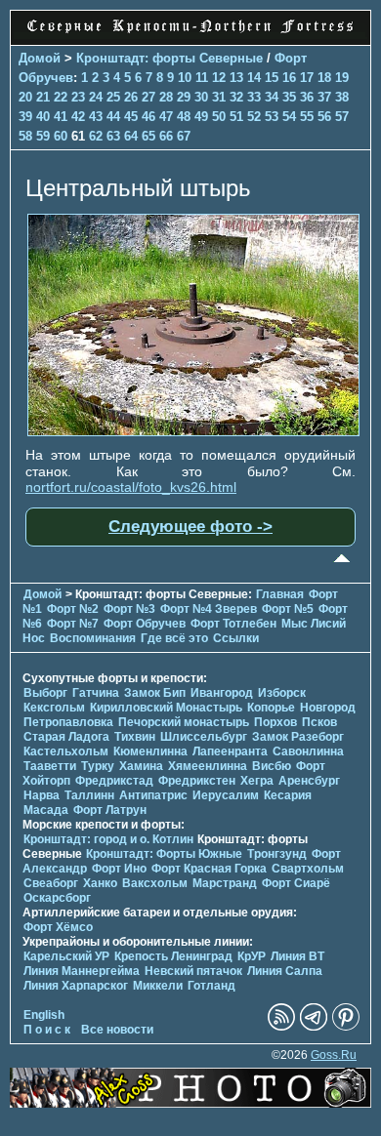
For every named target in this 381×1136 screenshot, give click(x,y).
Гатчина (95, 693)
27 (148, 97)
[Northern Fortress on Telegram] (313, 1027)
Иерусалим (225, 795)
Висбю (271, 766)
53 (271, 116)
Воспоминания (93, 638)
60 (60, 136)
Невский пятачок (193, 971)
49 (201, 116)
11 (201, 77)
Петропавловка (68, 722)
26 (131, 97)
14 (254, 77)
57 (342, 116)
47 (166, 116)
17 (307, 77)
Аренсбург (309, 781)
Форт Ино (119, 868)
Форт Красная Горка (209, 868)
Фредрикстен (196, 781)
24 (96, 97)
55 (307, 116)
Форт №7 (73, 623)
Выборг (45, 693)
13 (236, 77)
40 (43, 116)
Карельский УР (66, 956)
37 (324, 97)
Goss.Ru (334, 1055)
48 (183, 116)
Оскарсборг (57, 898)
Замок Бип (155, 693)
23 (78, 97)
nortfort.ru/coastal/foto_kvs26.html (130, 487)
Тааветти (49, 766)
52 (254, 116)
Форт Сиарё (296, 883)
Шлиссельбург (203, 737)
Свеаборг (50, 883)
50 (219, 116)
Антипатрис (153, 795)
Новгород (328, 707)
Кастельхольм (65, 751)
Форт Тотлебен (233, 623)
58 (25, 136)
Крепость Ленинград (173, 956)
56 (324, 116)
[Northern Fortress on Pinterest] (346, 1027)
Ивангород (221, 693)
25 (113, 97)
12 (219, 77)
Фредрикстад (114, 781)
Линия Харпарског (75, 986)
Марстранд (224, 883)
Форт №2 (73, 609)
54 (289, 116)
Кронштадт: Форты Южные (164, 854)
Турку (97, 766)
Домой (40, 58)
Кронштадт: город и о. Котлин (108, 839)
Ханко (100, 883)
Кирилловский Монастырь (166, 707)
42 (78, 116)
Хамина (141, 766)
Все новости (117, 1029)
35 (289, 97)
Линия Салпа (284, 971)
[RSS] (281, 1027)
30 (201, 97)
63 (113, 136)
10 (184, 77)
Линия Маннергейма (81, 971)
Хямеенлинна (207, 766)
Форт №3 (129, 609)
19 (342, 77)
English (43, 1015)
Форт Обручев (145, 623)
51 (236, 116)
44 (113, 116)
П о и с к (46, 1029)
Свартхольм (308, 868)
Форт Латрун (110, 810)
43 (96, 116)
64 (131, 136)
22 (60, 97)
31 (219, 97)
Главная (280, 594)
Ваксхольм (155, 883)
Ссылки (236, 638)
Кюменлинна (150, 751)
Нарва (41, 795)
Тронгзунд (277, 854)
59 (43, 136)
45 (131, 116)
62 (96, 136)
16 (289, 77)
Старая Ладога (66, 737)
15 (271, 77)
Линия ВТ (297, 956)
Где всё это (174, 638)
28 (166, 97)
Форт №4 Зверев (210, 609)
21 (43, 97)
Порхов (275, 722)
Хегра (257, 781)
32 (236, 97)
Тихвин (134, 737)
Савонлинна (308, 751)
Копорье (271, 707)
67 (183, 136)
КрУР (251, 956)
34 (271, 97)
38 (342, 97)
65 (148, 136)
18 (324, 77)
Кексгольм (54, 707)
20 (25, 97)
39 (25, 116)
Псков (319, 722)
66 (166, 136)
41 (60, 116)
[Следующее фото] (193, 431)
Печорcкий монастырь (183, 722)
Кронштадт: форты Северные (169, 58)
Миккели (158, 986)
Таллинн (89, 795)
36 (307, 97)
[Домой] (190, 34)
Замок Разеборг (298, 737)
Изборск (282, 693)
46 (148, 116)
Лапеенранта (230, 751)
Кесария (288, 795)
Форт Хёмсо (58, 927)
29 (183, 97)
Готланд (211, 986)
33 (254, 97)
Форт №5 (288, 609)
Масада (45, 810)
